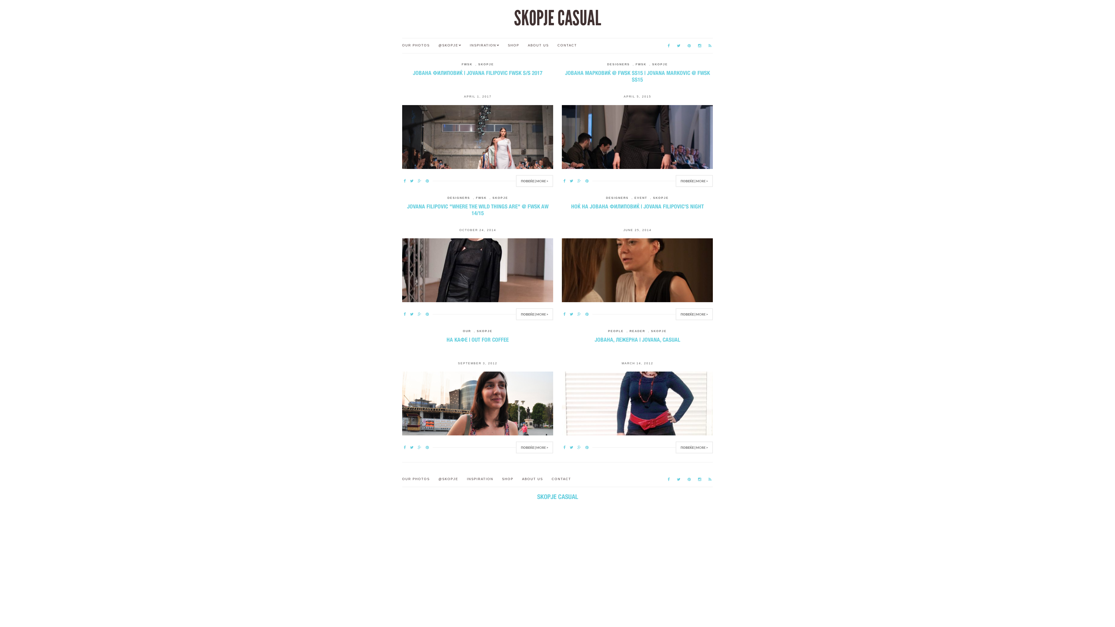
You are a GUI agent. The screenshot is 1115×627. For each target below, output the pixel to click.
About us (538, 45)
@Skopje (448, 45)
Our (467, 331)
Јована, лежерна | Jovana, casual (637, 339)
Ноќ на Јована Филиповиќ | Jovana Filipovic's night (637, 206)
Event (640, 197)
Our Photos (416, 45)
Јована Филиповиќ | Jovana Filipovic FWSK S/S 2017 (477, 73)
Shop (513, 45)
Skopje (486, 64)
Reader (637, 331)
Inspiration (483, 45)
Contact (567, 45)
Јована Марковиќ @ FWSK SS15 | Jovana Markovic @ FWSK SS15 (637, 76)
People (616, 331)
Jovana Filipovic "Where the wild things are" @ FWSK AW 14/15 (477, 209)
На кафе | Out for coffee (478, 339)
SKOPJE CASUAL (557, 18)
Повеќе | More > (534, 181)
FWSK (467, 64)
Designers (618, 64)
